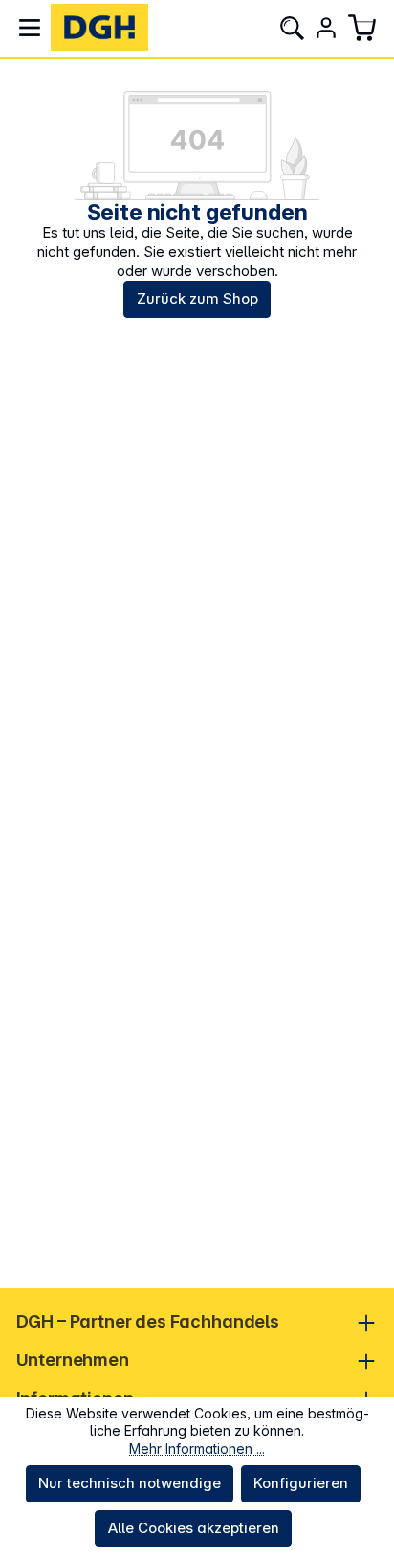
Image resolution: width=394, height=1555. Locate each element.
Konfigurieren (300, 1483)
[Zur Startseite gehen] (99, 27)
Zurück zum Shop (197, 298)
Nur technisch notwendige (129, 1483)
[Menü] (29, 27)
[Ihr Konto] (326, 27)
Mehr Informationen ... (197, 1448)
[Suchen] (291, 27)
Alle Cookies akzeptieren (193, 1528)
